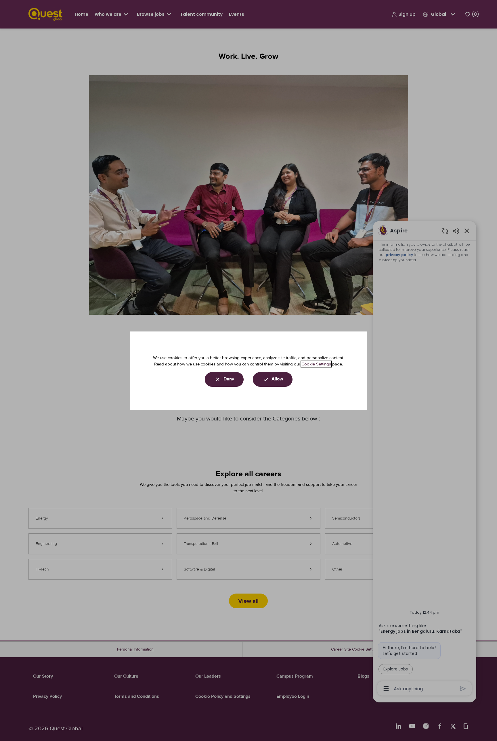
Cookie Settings (316, 364)
